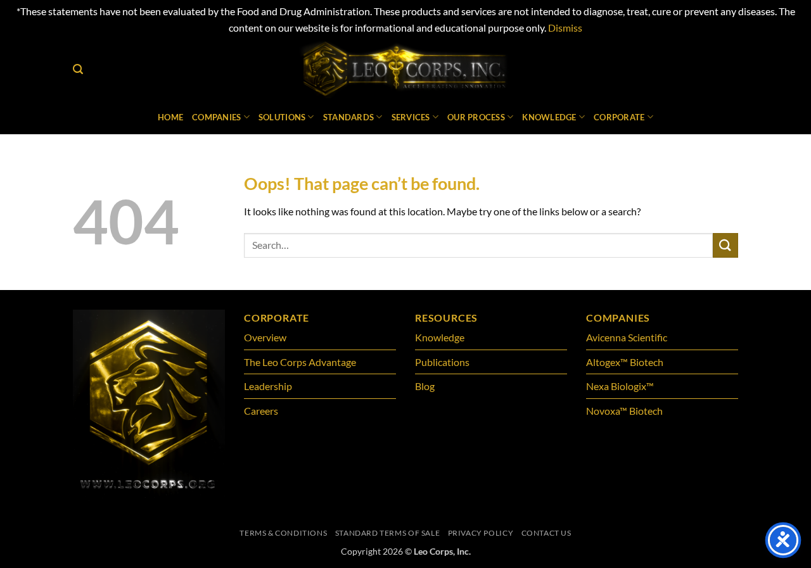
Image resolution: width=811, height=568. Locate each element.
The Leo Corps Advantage (300, 362)
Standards (348, 117)
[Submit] (725, 245)
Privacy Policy (481, 533)
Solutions (282, 117)
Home (170, 117)
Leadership (268, 386)
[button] (78, 69)
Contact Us (546, 533)
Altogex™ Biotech (625, 362)
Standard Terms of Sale (387, 533)
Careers (261, 411)
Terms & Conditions (283, 533)
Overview (265, 337)
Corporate (619, 117)
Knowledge (549, 117)
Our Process (476, 117)
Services (411, 117)
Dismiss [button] (565, 28)
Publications (442, 362)
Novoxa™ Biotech (624, 411)
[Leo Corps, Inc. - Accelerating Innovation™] (406, 69)
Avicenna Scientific (626, 337)
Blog (425, 386)
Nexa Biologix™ (620, 386)
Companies (216, 117)
